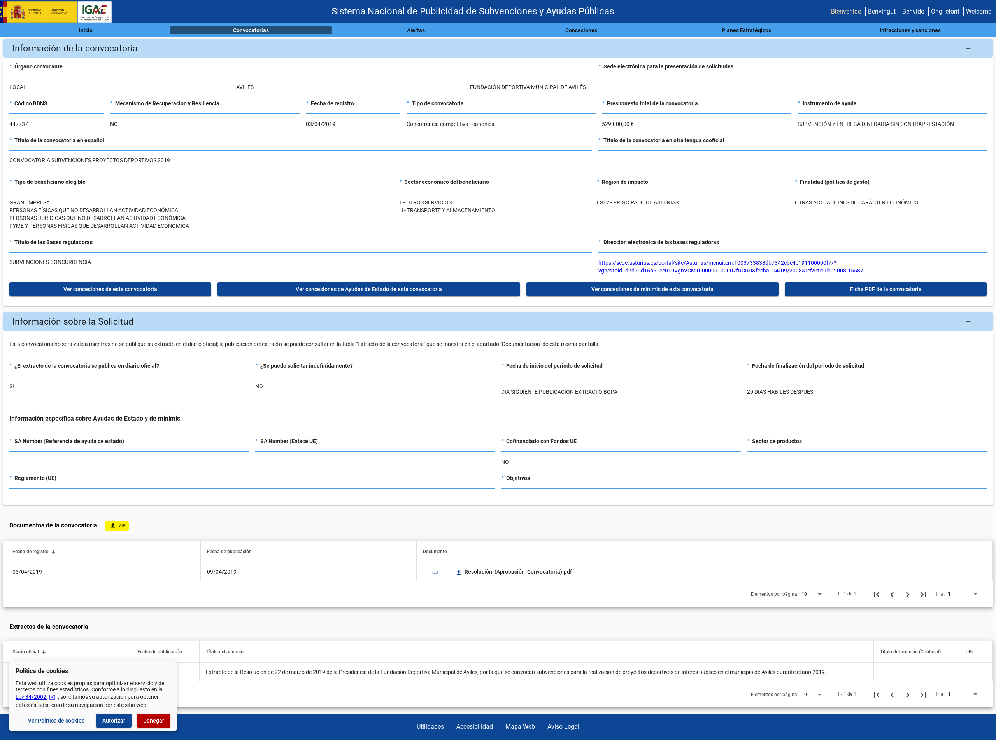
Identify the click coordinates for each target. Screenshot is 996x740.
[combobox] (812, 594)
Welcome (978, 11)
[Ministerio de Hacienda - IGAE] (59, 12)
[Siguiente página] (907, 594)
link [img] (435, 572)
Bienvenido (846, 11)
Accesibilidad (474, 726)
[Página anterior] (892, 594)
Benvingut (882, 11)
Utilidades (430, 726)
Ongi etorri (945, 11)
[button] (498, 48)
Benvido (913, 11)
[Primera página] (876, 594)
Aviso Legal (563, 726)
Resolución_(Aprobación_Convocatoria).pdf (514, 572)
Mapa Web (520, 726)
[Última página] (923, 594)
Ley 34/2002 (36, 697)
